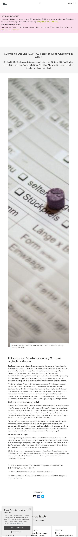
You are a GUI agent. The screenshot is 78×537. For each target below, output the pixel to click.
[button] (17, 532)
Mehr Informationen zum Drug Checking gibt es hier (31, 472)
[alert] (17, 520)
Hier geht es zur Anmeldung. (47, 21)
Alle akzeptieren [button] (17, 527)
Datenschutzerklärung (16, 524)
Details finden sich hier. (10, 30)
